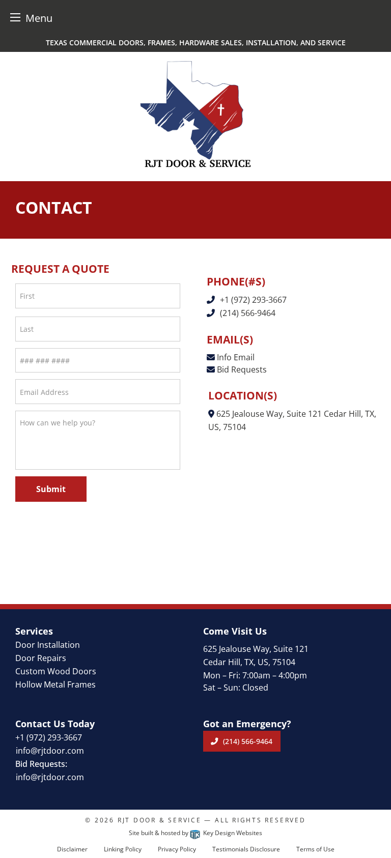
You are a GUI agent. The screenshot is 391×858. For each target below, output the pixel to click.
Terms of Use (315, 849)
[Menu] (15, 17)
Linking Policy (123, 849)
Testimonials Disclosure (246, 849)
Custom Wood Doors (55, 671)
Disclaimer (72, 849)
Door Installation (47, 644)
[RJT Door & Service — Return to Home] (195, 114)
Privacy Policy (177, 849)
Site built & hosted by (195, 832)
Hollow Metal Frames (55, 684)
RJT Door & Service (160, 820)
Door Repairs (40, 658)
